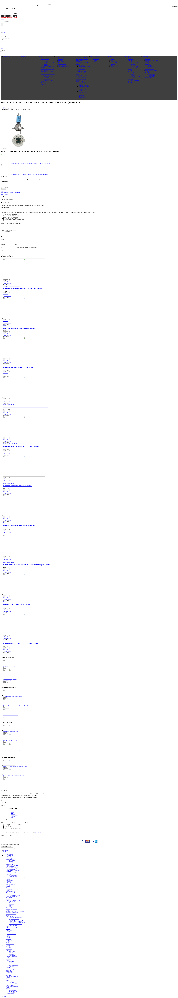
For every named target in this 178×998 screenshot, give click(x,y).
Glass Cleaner (47, 60)
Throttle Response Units (63, 66)
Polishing (43, 81)
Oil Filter (113, 64)
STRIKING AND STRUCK (82, 77)
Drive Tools (81, 67)
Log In (5, 996)
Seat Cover (150, 66)
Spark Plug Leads (135, 80)
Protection (43, 75)
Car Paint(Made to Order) (133, 67)
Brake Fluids (113, 57)
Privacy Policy (13, 816)
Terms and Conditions (14, 815)
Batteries (95, 57)
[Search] (2, 24)
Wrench (77, 99)
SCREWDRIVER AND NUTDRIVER (81, 76)
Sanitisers (147, 71)
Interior (147, 64)
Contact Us (12, 817)
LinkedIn (11, 192)
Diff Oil (112, 60)
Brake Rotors (131, 60)
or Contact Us (3, 41)
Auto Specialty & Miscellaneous (83, 57)
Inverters (60, 60)
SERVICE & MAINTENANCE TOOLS (83, 93)
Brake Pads (130, 59)
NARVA (130, 71)
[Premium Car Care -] (9, 17)
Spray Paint (130, 81)
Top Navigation (6, 851)
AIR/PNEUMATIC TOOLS (15, 917)
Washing (46, 61)
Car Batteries (96, 59)
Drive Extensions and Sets (84, 66)
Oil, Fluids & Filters (112, 56)
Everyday (147, 62)
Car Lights (130, 61)
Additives (113, 65)
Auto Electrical (134, 72)
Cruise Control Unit (62, 57)
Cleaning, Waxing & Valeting (47, 66)
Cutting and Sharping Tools (82, 59)
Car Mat (150, 65)
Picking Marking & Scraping (15, 921)
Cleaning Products (45, 59)
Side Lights (133, 65)
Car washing (44, 57)
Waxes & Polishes (48, 76)
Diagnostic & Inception (84, 85)
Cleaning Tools (44, 65)
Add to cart (175, 6)
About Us (12, 812)
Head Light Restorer (45, 70)
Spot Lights (133, 77)
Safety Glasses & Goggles (151, 70)
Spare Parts (127, 56)
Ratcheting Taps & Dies (81, 72)
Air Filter (130, 57)
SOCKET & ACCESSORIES (82, 96)
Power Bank (61, 62)
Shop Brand (23, 56)
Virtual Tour (13, 811)
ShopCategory (6, 56)
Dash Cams (60, 59)
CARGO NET (151, 76)
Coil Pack (130, 69)
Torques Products (82, 97)
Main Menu (5, 850)
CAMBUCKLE (151, 74)
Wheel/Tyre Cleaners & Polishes (16, 862)
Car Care (40, 56)
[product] (90, 268)
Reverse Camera (62, 64)
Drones (94, 61)
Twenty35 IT (38, 832)
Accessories (145, 56)
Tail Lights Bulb (134, 66)
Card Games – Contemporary (151, 60)
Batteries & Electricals (95, 56)
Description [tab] (5, 196)
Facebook (3, 192)
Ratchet (80, 70)
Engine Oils (113, 61)
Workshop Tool (79, 81)
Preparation (43, 84)
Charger (95, 60)
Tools (74, 56)
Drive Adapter (82, 65)
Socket (77, 74)
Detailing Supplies (45, 67)
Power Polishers (44, 82)
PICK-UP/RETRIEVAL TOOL (16, 920)
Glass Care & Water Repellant (47, 69)
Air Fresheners (148, 57)
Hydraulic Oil (114, 62)
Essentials (147, 61)
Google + (15, 192)
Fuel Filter (130, 70)
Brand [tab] (4, 198)
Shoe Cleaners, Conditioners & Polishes (49, 79)
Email (18, 192)
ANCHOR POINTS (152, 75)
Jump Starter (61, 61)
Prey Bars (78, 61)
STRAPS (147, 72)
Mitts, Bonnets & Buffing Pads (48, 74)
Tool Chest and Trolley (81, 79)
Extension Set (82, 69)
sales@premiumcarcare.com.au (11, 827)
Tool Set (77, 80)
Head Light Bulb (134, 62)
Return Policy (13, 814)
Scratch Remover (47, 77)
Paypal (12, 813)
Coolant (112, 59)
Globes (132, 74)
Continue (8, 846)
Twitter (6, 192)
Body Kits (147, 59)
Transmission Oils (114, 66)
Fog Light (133, 64)
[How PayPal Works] (89, 842)
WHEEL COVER (149, 77)
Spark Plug (130, 79)
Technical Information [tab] (8, 199)
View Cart (3, 846)
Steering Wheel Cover (153, 67)
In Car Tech (58, 56)
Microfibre (43, 72)
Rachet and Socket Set (81, 71)
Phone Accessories (149, 69)
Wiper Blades (131, 82)
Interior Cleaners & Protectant (47, 71)
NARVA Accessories (135, 76)
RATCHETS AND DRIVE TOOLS (14, 900)
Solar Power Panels (62, 65)
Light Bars (133, 75)
